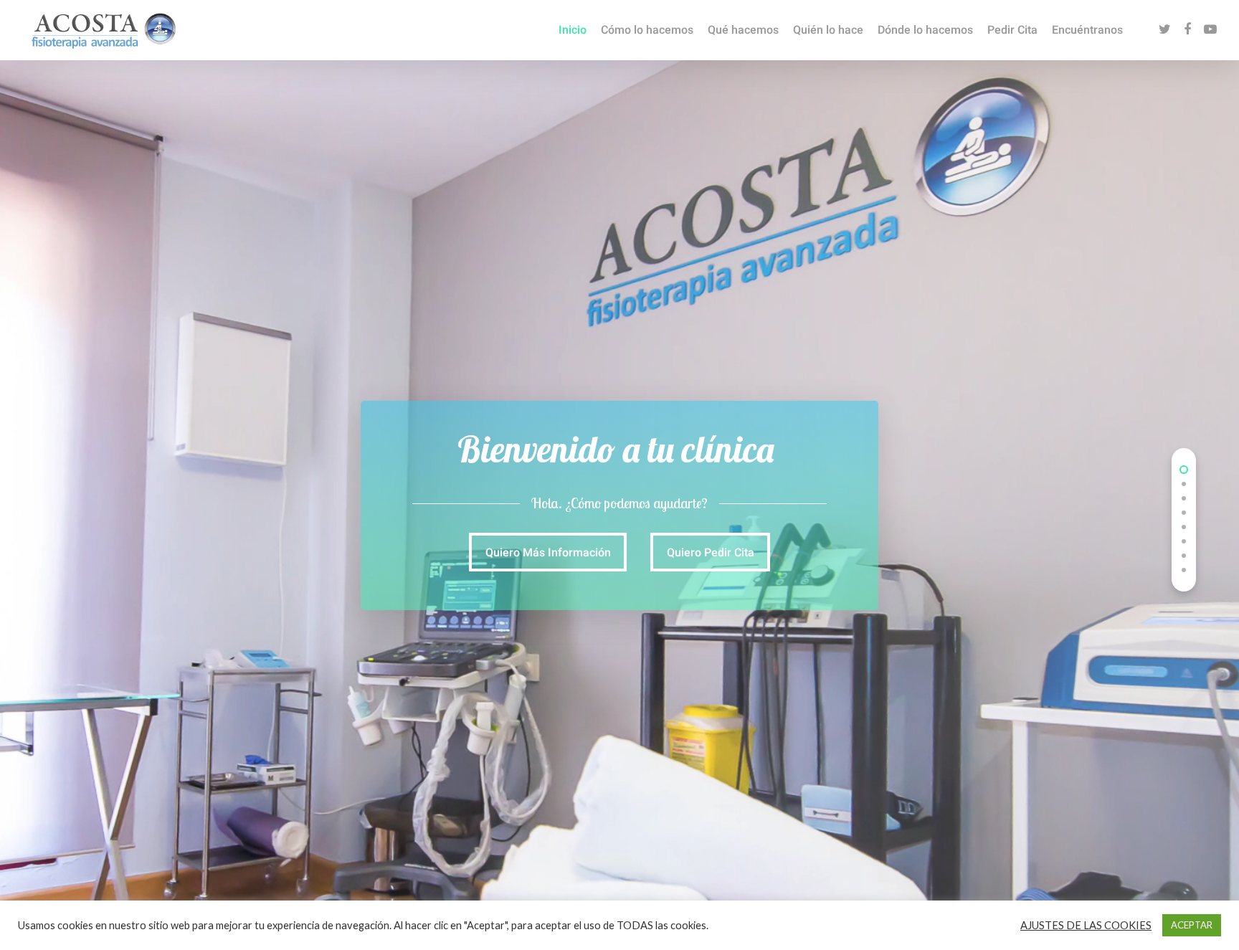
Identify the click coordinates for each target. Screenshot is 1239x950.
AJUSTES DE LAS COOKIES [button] (1086, 925)
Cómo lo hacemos (647, 30)
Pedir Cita (1012, 30)
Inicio (573, 30)
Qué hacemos (743, 30)
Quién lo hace (828, 30)
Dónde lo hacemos (925, 30)
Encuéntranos (1087, 30)
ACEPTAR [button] (1191, 925)
